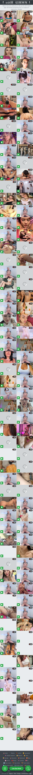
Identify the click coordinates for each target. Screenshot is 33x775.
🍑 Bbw (28, 758)
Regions (11, 773)
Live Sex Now (16, 768)
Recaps (19, 773)
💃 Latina (18, 753)
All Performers (24, 773)
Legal (30, 773)
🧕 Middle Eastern (10, 755)
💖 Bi (26, 760)
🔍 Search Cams (25, 770)
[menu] (5, 768)
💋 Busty (13, 760)
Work (15, 773)
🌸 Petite (7, 760)
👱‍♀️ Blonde (5, 758)
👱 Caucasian (26, 753)
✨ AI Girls (27, 765)
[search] (28, 768)
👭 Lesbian (21, 760)
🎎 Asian (5, 753)
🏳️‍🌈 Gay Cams (16, 763)
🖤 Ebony (12, 753)
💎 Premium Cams (8, 765)
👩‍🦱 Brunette (13, 758)
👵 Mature (19, 755)
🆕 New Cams (7, 763)
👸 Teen (26, 755)
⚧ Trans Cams (25, 763)
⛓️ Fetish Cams (18, 765)
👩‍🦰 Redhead (21, 758)
